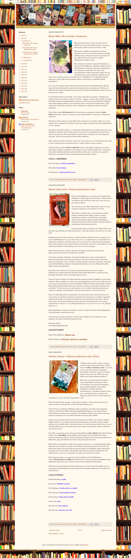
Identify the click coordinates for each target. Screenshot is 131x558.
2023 (22, 64)
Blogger (86, 545)
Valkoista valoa (70, 335)
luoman (71, 545)
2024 (22, 38)
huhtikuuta (26, 57)
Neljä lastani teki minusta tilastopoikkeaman (28, 127)
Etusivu (80, 530)
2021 (22, 69)
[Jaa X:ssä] (94, 180)
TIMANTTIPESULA (27, 124)
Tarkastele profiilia (24, 103)
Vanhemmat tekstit (106, 530)
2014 (22, 89)
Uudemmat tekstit (54, 530)
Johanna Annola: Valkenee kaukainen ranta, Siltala (74, 356)
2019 (22, 75)
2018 (22, 78)
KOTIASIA (24, 118)
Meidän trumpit (25, 113)
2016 (22, 83)
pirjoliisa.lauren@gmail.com (30, 100)
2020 (22, 72)
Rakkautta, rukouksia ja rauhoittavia (74, 339)
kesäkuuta (26, 41)
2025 (22, 35)
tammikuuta (26, 60)
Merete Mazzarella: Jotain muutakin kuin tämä (72, 189)
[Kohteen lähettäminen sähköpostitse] (90, 180)
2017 (22, 80)
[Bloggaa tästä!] (92, 180)
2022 (22, 66)
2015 (22, 86)
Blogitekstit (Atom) (58, 533)
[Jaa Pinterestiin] (98, 180)
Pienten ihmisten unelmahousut (30, 119)
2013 (22, 92)
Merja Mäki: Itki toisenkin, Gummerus (68, 36)
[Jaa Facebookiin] (96, 180)
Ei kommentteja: (82, 179)
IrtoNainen (24, 111)
